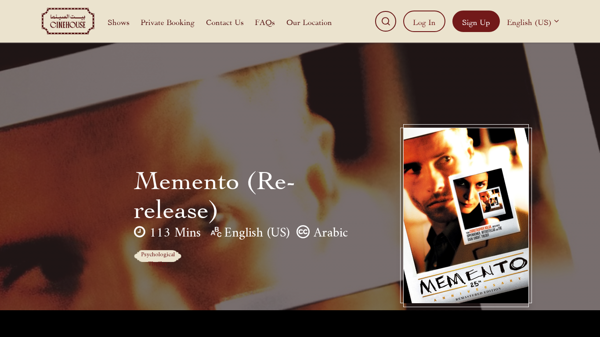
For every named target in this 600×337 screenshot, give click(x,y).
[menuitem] (118, 21)
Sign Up (476, 21)
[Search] (385, 21)
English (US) (529, 21)
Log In (424, 21)
